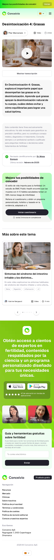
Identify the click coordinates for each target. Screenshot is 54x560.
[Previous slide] (17, 312)
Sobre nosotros (9, 500)
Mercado (6, 493)
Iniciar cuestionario (27, 212)
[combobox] (41, 13)
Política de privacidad (12, 504)
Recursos (6, 490)
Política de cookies (11, 511)
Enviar (27, 463)
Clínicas (6, 497)
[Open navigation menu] (50, 13)
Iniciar (47, 4)
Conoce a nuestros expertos (15, 518)
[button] (27, 53)
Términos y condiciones (13, 508)
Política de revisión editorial (15, 515)
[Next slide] (36, 312)
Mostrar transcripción (27, 73)
